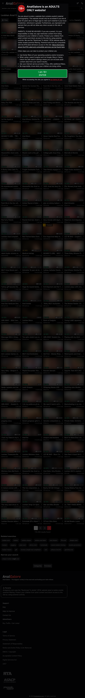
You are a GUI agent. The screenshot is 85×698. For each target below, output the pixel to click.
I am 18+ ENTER (42, 73)
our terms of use (56, 79)
